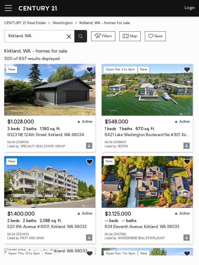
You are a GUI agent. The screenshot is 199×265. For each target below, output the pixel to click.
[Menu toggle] (8, 8)
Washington (63, 23)
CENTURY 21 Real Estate (25, 23)
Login (190, 8)
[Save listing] (90, 70)
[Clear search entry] (69, 36)
